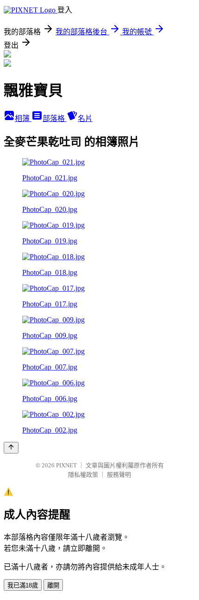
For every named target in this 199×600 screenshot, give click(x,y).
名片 (85, 118)
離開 (53, 585)
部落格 (55, 118)
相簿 (23, 118)
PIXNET (66, 465)
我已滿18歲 (22, 585)
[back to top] (11, 447)
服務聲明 (119, 474)
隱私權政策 (83, 474)
